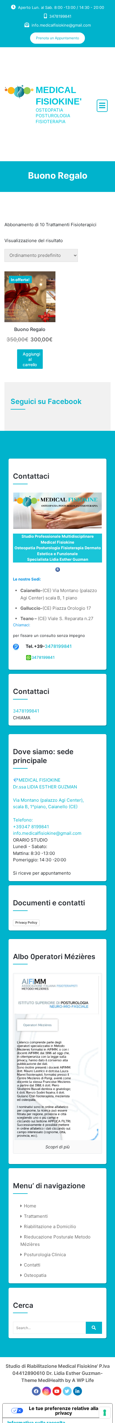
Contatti (32, 1265)
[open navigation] (102, 106)
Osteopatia (35, 1275)
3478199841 (58, 646)
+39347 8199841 (31, 826)
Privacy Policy (26, 922)
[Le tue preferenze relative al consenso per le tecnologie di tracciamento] (104, 1412)
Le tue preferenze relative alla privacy (63, 1410)
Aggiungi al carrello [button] (31, 359)
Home (30, 1206)
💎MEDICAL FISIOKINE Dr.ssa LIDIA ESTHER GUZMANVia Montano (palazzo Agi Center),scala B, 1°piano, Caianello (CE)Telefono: (48, 800)
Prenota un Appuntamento (57, 38)
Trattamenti (36, 1216)
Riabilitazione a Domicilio (50, 1226)
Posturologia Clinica (45, 1254)
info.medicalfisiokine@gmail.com (61, 25)
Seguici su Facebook (46, 401)
